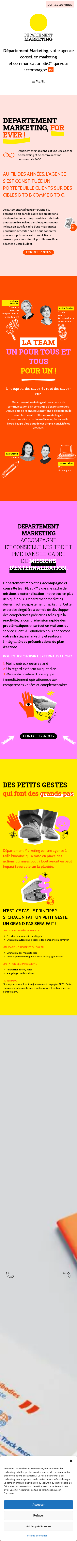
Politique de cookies (36, 1535)
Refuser (38, 1515)
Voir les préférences (38, 1526)
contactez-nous (60, 4)
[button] (71, 1461)
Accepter (38, 1504)
